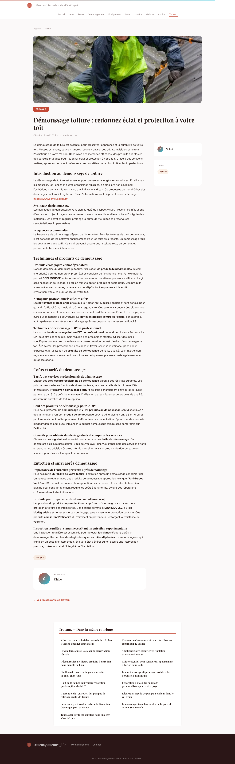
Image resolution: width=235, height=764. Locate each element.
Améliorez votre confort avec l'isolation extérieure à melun (143, 652)
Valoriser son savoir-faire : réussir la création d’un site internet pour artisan (86, 642)
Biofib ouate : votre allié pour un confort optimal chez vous (83, 673)
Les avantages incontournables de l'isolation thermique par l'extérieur (85, 705)
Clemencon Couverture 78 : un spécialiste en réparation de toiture (147, 642)
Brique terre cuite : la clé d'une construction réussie (85, 652)
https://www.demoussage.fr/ (50, 198)
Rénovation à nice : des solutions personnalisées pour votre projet (140, 684)
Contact (97, 744)
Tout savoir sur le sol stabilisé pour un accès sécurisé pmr (85, 716)
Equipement (114, 14)
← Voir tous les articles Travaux (51, 599)
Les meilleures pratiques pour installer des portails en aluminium (146, 673)
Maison (150, 14)
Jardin (138, 14)
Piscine (161, 14)
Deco (81, 14)
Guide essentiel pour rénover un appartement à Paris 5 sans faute (147, 663)
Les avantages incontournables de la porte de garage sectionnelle (147, 705)
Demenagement (96, 14)
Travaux (173, 14)
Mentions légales (80, 744)
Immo (128, 14)
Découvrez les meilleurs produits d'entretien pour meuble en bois (86, 663)
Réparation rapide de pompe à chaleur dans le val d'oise (148, 695)
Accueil (62, 14)
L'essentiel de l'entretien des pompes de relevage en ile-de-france (83, 695)
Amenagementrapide (50, 744)
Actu (71, 14)
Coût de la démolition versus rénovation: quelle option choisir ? (83, 684)
